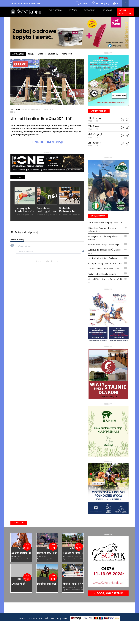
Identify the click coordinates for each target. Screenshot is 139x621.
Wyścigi (73, 10)
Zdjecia (31, 54)
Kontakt (107, 10)
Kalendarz (49, 618)
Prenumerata (35, 618)
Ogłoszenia (55, 10)
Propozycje (67, 54)
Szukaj (84, 3)
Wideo (40, 54)
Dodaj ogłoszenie (125, 12)
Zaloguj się (102, 3)
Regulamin (62, 618)
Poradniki (89, 10)
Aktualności (18, 54)
